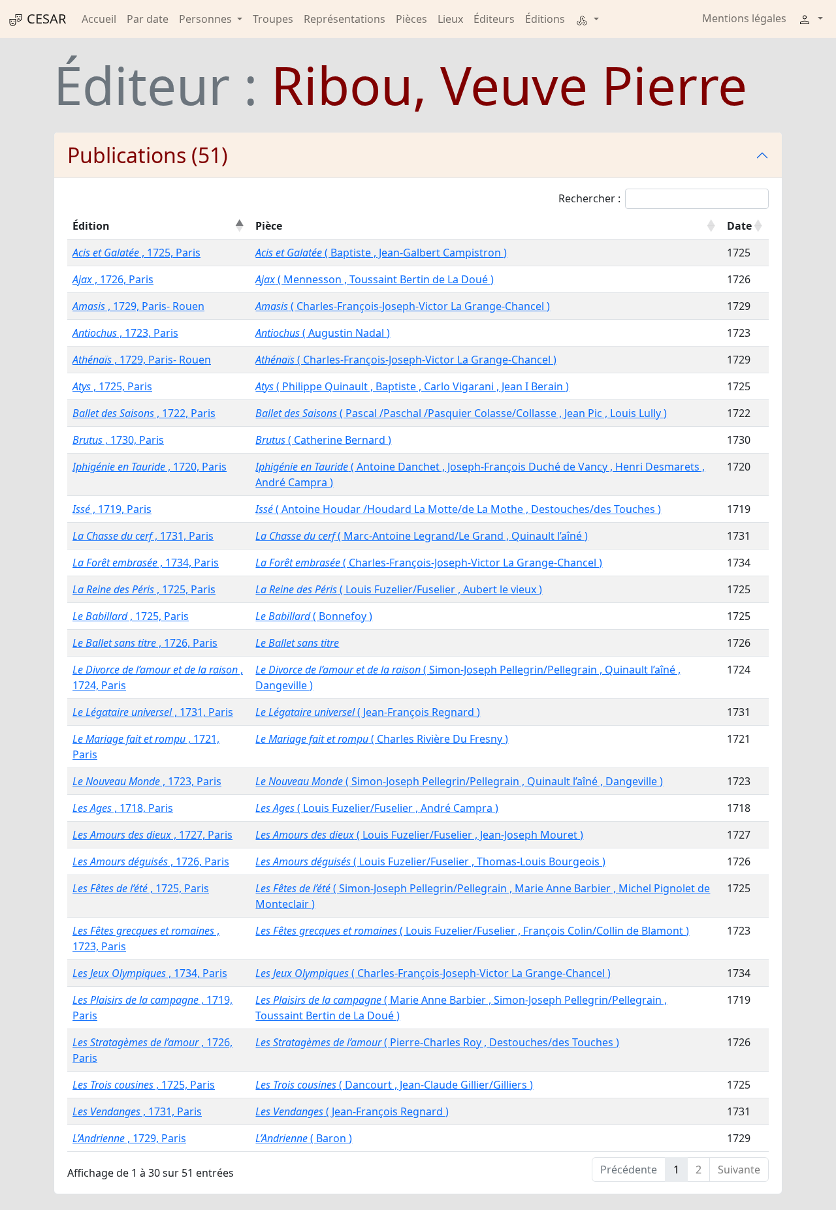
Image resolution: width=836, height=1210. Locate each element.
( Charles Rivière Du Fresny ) (381, 739)
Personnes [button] (206, 19)
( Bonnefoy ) (313, 616)
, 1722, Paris (144, 413)
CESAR (45, 18)
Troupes (273, 19)
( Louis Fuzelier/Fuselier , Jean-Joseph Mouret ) (419, 835)
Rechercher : (589, 198)
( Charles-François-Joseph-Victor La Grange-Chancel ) (402, 306)
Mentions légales (744, 18)
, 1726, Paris (112, 279)
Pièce (268, 226)
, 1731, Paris (143, 536)
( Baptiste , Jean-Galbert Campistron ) (381, 252)
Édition (91, 226)
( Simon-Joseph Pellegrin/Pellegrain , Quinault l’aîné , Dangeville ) (459, 781)
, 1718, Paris (122, 808)
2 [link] (698, 1169)
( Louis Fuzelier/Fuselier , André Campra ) (376, 808)
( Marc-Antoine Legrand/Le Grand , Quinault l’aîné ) (421, 536)
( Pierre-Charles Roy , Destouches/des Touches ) (437, 1042)
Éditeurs (494, 19)
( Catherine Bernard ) (323, 440)
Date (739, 226)
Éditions (545, 19)
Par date (148, 19)
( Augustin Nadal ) (322, 333)
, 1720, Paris (149, 466)
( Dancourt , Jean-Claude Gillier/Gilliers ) (394, 1085)
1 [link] (676, 1169)
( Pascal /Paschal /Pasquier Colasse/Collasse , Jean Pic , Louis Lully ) (461, 413)
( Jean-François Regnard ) (367, 712)
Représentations (344, 19)
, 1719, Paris (112, 509)
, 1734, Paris (145, 562)
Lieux (450, 19)
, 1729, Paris (129, 1138)
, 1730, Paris (118, 440)
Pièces (411, 19)
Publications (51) (147, 155)
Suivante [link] (739, 1169)
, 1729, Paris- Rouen (138, 306)
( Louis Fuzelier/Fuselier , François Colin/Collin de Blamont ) (472, 930)
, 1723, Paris (125, 333)
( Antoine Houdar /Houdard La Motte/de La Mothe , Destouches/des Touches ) (458, 509)
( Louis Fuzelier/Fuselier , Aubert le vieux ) (398, 589)
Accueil (99, 19)
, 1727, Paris (152, 835)
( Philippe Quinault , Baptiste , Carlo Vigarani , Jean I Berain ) (412, 386)
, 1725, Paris (136, 252)
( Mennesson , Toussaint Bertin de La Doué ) (374, 279)
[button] (587, 19)
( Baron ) (303, 1138)
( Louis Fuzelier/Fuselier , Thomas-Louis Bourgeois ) (430, 861)
